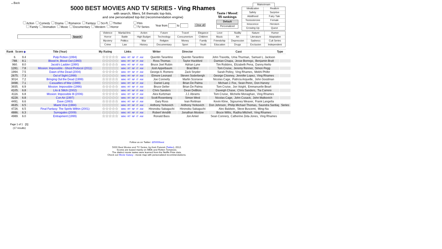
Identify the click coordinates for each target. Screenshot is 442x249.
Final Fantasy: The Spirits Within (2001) (65, 108)
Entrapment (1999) (65, 116)
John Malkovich (262, 97)
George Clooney (224, 75)
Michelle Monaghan (242, 94)
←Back (15, 3)
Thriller (117, 23)
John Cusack (242, 97)
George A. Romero (161, 72)
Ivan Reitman (192, 101)
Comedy (44, 23)
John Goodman (264, 79)
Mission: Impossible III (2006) (65, 94)
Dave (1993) (65, 101)
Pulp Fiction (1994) (65, 57)
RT (129, 57)
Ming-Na (263, 108)
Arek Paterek (158, 147)
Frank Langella (264, 101)
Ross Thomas (161, 60)
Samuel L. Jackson (263, 57)
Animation (49, 27)
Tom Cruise (224, 68)
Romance (74, 23)
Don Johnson (217, 105)
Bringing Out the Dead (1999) (65, 79)
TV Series (143, 27)
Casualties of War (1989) (65, 83)
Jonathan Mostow (193, 112)
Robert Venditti (161, 112)
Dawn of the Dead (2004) (65, 72)
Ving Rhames (243, 72)
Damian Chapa (223, 60)
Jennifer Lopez (245, 75)
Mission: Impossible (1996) (65, 86)
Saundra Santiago (270, 105)
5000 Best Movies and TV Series (129, 147)
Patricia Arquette (242, 79)
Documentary (81, 27)
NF (133, 57)
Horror (114, 27)
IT (137, 57)
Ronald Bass (162, 116)
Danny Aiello (263, 64)
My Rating (105, 51)
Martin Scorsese (193, 79)
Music (64, 27)
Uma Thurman (240, 57)
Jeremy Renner (243, 68)
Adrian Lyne (192, 64)
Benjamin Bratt (264, 60)
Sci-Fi (104, 23)
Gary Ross (161, 101)
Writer (157, 51)
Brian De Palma (193, 83)
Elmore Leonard (161, 75)
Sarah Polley (225, 72)
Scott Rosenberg (161, 97)
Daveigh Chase (225, 90)
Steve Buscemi (246, 108)
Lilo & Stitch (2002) (65, 90)
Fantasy (90, 23)
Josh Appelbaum (161, 68)
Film (139, 23)
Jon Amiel (192, 116)
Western (99, 27)
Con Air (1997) (65, 97)
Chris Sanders (162, 90)
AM (141, 57)
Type (280, 51)
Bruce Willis (223, 112)
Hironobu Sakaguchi (161, 108)
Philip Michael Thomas (242, 105)
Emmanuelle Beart (259, 86)
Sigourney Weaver (241, 101)
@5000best (158, 142)
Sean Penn (245, 83)
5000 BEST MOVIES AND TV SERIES (121, 8)
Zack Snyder (193, 72)
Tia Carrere (264, 90)
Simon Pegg (262, 68)
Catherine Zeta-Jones (244, 116)
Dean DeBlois (192, 90)
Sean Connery (220, 116)
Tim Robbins (224, 64)
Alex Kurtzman (162, 94)
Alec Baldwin (227, 108)
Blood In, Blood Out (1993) (64, 60)
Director (187, 51)
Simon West (192, 97)
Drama (59, 23)
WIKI (123, 57)
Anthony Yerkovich (161, 105)
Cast (239, 51)
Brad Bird (192, 68)
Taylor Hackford (192, 60)
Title (55, 51)
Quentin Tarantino (162, 57)
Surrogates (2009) (65, 112)
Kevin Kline (221, 101)
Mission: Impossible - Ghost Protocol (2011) (65, 68)
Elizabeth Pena (243, 64)
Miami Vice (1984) (65, 105)
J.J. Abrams (193, 94)
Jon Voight (239, 86)
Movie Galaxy (126, 155)
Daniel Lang (161, 83)
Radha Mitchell (242, 112)
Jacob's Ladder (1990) (65, 64)
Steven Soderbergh (192, 75)
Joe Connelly (161, 79)
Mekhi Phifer (262, 72)
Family (33, 27)
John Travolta (220, 57)
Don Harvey (261, 83)
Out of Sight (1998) (65, 75)
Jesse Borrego (244, 60)
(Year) (63, 51)
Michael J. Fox (227, 83)
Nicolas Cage (221, 79)
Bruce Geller (161, 86)
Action (30, 23)
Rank (9, 51)
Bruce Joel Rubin (161, 64)
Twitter (170, 147)
